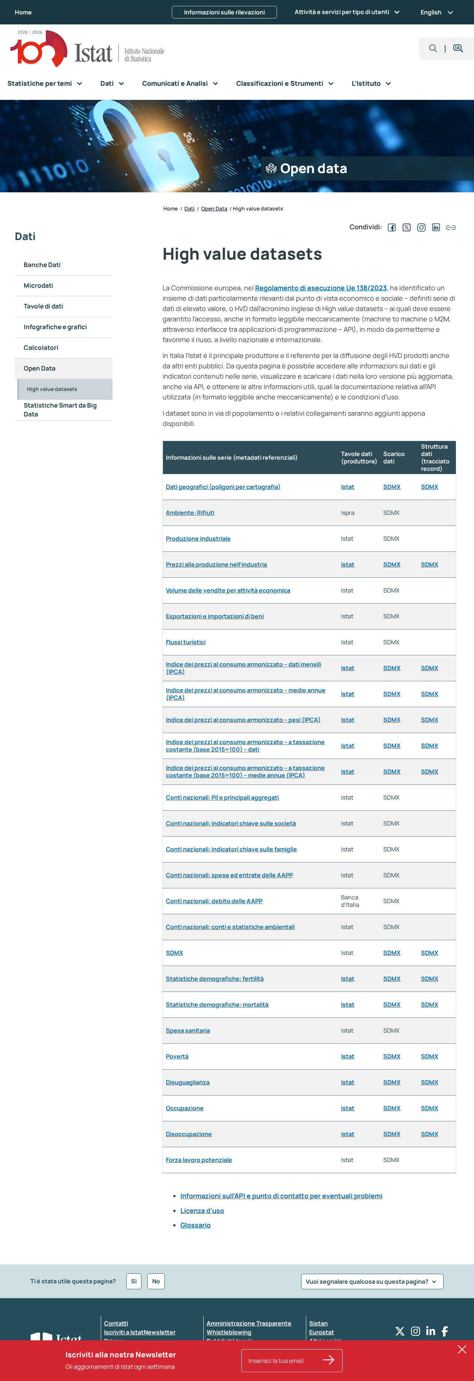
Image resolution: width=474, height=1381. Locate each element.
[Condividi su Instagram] (420, 226)
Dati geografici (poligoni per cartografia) (223, 487)
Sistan (318, 1323)
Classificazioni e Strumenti (279, 83)
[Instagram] (415, 1333)
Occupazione (185, 1108)
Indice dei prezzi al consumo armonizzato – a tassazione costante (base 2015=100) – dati (245, 745)
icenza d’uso (204, 1210)
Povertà (177, 1056)
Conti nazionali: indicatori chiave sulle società (231, 823)
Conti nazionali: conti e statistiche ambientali (230, 927)
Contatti (116, 1323)
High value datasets (52, 388)
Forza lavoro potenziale (199, 1160)
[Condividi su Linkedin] (434, 226)
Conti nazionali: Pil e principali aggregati (222, 797)
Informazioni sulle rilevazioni (224, 12)
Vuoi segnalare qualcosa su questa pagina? (368, 1281)
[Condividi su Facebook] (390, 226)
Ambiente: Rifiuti (190, 513)
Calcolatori (41, 347)
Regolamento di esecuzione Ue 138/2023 (321, 287)
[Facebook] (444, 1333)
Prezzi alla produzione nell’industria (216, 564)
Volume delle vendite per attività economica (228, 590)
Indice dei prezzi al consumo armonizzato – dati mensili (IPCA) (243, 668)
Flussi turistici (186, 642)
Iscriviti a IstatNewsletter (140, 1332)
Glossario (195, 1224)
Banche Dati (42, 264)
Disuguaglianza (188, 1082)
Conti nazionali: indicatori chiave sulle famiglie (231, 849)
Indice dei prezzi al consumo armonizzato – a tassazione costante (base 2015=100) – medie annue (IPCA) (245, 771)
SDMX (391, 487)
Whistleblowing (229, 1332)
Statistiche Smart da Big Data (60, 409)
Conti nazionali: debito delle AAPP (214, 901)
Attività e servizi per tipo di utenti (342, 12)
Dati (107, 83)
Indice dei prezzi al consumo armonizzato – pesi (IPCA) (243, 720)
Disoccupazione (189, 1134)
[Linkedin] (430, 1333)
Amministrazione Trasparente (249, 1323)
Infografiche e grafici (55, 327)
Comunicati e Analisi (175, 83)
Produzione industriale (198, 538)
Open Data (40, 368)
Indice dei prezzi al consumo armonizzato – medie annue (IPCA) (246, 694)
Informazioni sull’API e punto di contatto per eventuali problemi (281, 1195)
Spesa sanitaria (188, 1030)
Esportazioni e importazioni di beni (215, 616)
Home (23, 12)
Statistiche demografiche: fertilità (215, 979)
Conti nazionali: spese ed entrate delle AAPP (229, 875)
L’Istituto (366, 83)
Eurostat (321, 1332)
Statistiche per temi (39, 83)
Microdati (38, 285)
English (431, 12)
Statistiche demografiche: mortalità (217, 1004)
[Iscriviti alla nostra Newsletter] (328, 1361)
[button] (433, 49)
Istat (347, 487)
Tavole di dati (43, 306)
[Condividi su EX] (405, 226)
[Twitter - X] (400, 1333)
